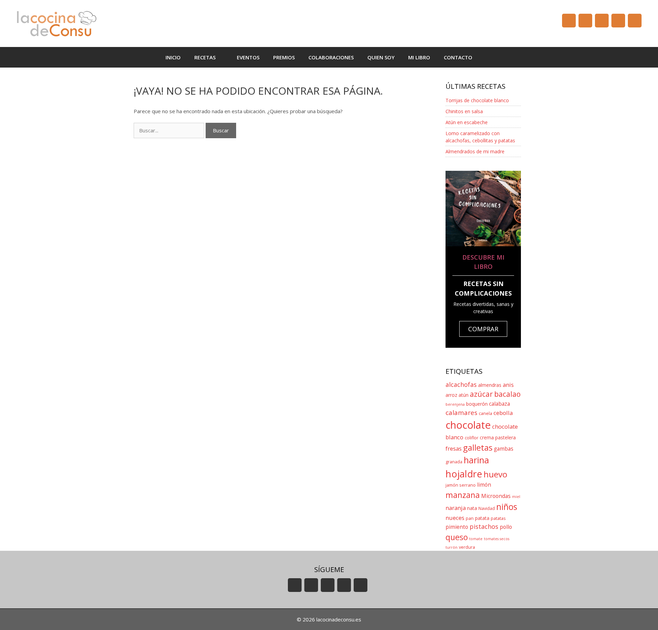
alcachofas (461, 384)
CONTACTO (458, 57)
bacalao (507, 394)
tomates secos (496, 538)
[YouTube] (569, 20)
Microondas (496, 496)
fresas (454, 448)
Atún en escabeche (467, 122)
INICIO (173, 57)
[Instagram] (618, 20)
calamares (461, 412)
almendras (489, 385)
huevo (495, 474)
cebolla (503, 413)
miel (516, 496)
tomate (476, 538)
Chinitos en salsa (464, 111)
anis (508, 385)
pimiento (457, 527)
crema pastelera (498, 437)
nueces (455, 518)
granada (454, 462)
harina (476, 460)
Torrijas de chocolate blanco (477, 100)
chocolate (468, 425)
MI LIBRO (419, 57)
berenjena (455, 404)
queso (457, 537)
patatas (498, 518)
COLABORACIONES (331, 57)
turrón (452, 547)
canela (485, 413)
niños (506, 506)
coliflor (471, 438)
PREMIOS (284, 57)
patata (482, 518)
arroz (451, 395)
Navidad (486, 508)
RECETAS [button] (205, 57)
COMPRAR (483, 329)
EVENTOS (248, 57)
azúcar (481, 394)
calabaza (499, 403)
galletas (477, 447)
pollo (506, 527)
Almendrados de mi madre (475, 151)
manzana (463, 494)
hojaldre (464, 473)
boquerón (477, 404)
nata (472, 508)
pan (470, 518)
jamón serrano (461, 485)
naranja (456, 508)
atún (463, 395)
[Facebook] (585, 20)
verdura (467, 547)
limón (484, 484)
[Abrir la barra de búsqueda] (489, 57)
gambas (503, 448)
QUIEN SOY (380, 57)
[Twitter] (602, 20)
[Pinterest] (635, 20)
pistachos (484, 526)
